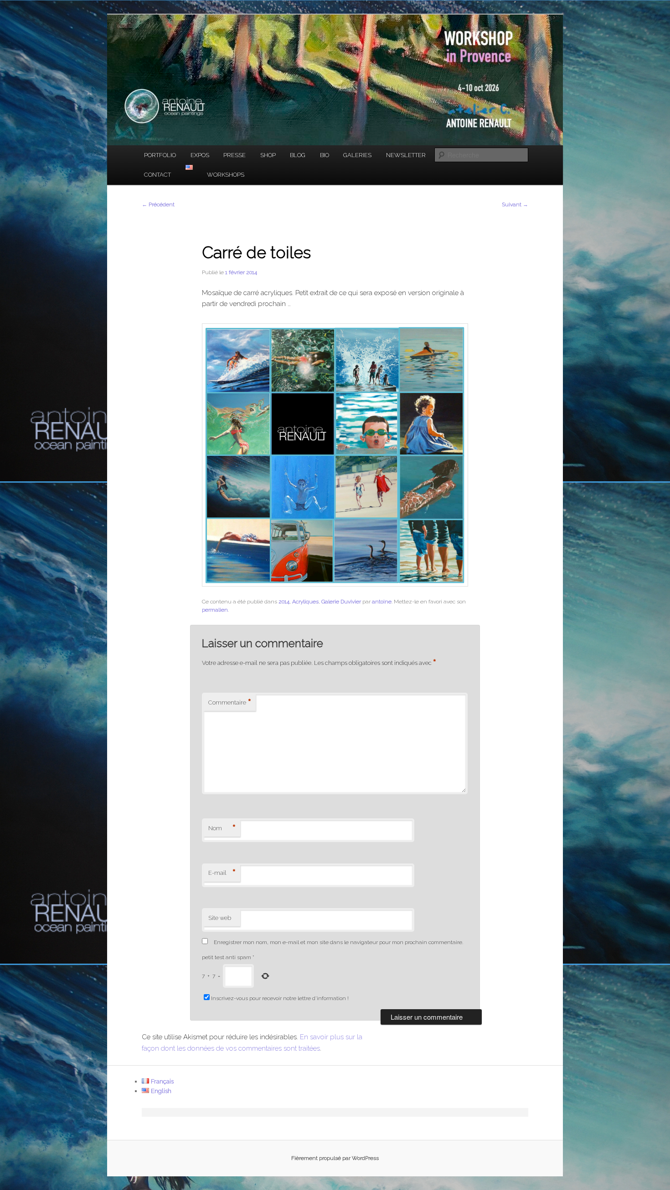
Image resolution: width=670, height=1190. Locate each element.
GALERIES (357, 155)
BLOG (297, 155)
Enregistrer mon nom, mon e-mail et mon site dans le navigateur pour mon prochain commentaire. (338, 942)
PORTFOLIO (160, 155)
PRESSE (234, 155)
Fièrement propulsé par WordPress (335, 1158)
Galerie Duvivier (341, 601)
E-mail (222, 873)
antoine (382, 601)
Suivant (515, 204)
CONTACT (157, 174)
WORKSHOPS (225, 174)
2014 (283, 601)
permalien (215, 610)
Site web (219, 917)
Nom (222, 828)
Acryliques (305, 601)
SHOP (268, 155)
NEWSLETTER (406, 155)
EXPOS (200, 155)
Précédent (158, 204)
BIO (324, 155)
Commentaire (229, 703)
